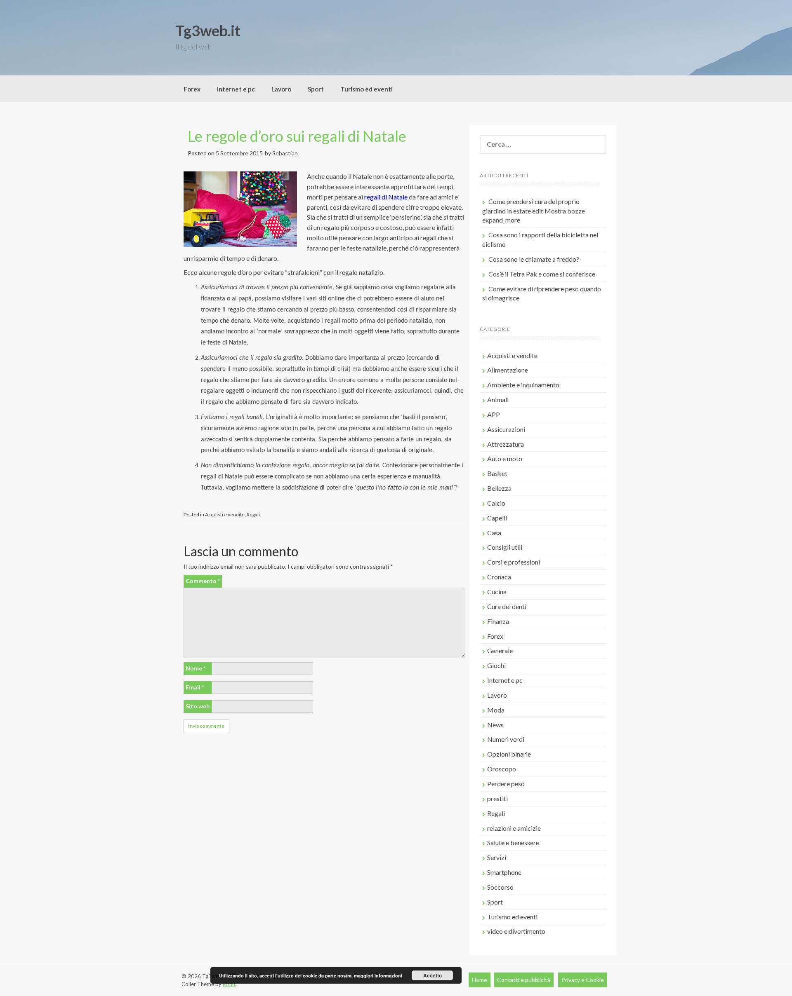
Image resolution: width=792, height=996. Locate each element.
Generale (500, 650)
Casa (494, 533)
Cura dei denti (506, 606)
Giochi (496, 665)
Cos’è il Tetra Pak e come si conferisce (541, 274)
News (495, 725)
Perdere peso (506, 783)
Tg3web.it (207, 30)
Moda (495, 710)
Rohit (229, 984)
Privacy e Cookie (582, 979)
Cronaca (499, 577)
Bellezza (499, 488)
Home (479, 979)
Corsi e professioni (513, 562)
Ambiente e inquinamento (523, 385)
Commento (203, 580)
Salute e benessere (513, 842)
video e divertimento (516, 931)
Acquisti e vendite (225, 514)
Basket (497, 473)
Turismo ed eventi (366, 89)
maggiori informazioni (378, 976)
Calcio (496, 503)
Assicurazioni (506, 429)
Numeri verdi (505, 739)
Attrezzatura (505, 444)
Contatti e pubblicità (523, 979)
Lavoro (281, 89)
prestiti (497, 798)
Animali (498, 399)
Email (195, 687)
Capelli (497, 518)
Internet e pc (236, 89)
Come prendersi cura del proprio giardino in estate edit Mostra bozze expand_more (533, 210)
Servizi (496, 857)
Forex (192, 89)
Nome (195, 668)
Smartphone (504, 872)
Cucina (497, 591)
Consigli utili (504, 547)
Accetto (432, 975)
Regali (253, 514)
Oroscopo (501, 769)
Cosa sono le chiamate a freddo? (533, 259)
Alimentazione (507, 370)
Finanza (498, 621)
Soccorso (500, 887)
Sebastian (285, 153)
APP (493, 414)
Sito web (198, 706)
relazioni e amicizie (514, 828)
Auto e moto (504, 458)
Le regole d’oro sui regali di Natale (297, 136)
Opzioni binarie (509, 754)
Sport (316, 89)
